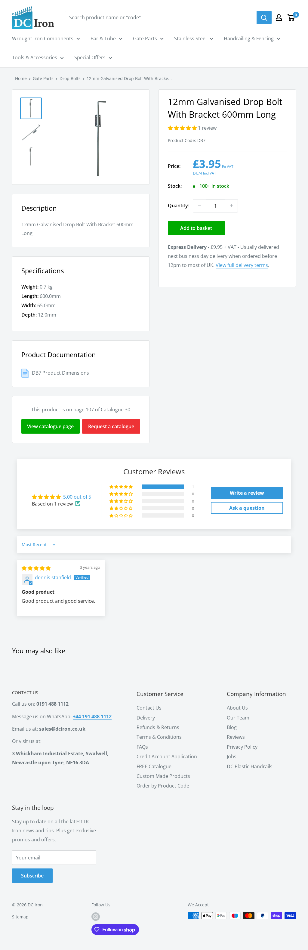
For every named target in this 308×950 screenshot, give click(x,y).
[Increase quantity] (231, 206)
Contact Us (149, 707)
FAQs (142, 747)
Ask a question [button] (247, 508)
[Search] (264, 17)
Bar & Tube (103, 38)
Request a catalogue (111, 426)
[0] (291, 17)
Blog (232, 727)
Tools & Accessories (34, 57)
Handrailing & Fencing (249, 38)
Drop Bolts (70, 78)
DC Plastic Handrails (250, 766)
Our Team (238, 717)
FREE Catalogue (154, 766)
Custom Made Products (163, 776)
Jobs (231, 756)
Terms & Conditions (159, 737)
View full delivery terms (242, 265)
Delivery (146, 717)
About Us (237, 707)
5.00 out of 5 (77, 497)
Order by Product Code (163, 785)
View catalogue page (50, 426)
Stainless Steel (190, 38)
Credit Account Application (167, 756)
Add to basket (196, 228)
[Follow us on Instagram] (95, 916)
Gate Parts (145, 38)
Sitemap (20, 917)
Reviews (236, 737)
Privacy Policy (242, 747)
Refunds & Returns (158, 727)
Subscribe (32, 875)
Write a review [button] (247, 493)
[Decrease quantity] (199, 206)
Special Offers (90, 57)
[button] (183, 128)
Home (21, 78)
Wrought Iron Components (42, 38)
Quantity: (178, 205)
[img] (36, 568)
